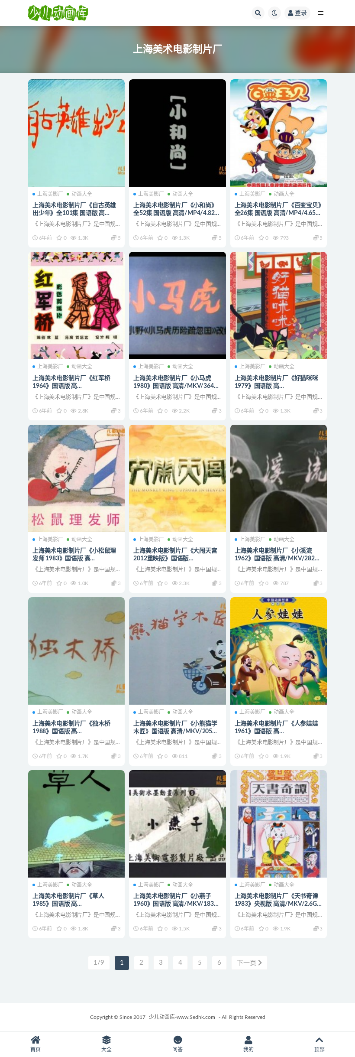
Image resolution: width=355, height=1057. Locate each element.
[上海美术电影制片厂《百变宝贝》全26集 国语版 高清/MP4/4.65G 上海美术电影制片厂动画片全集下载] (278, 133)
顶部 (319, 1049)
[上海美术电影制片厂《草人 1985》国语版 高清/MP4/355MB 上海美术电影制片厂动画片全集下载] (76, 824)
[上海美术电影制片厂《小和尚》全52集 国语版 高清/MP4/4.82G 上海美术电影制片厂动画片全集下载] (177, 133)
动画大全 (81, 194)
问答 (177, 1049)
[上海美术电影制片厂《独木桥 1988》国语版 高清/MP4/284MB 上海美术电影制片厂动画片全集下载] (76, 651)
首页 (35, 1049)
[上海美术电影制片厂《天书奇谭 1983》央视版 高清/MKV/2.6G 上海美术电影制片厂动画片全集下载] (278, 824)
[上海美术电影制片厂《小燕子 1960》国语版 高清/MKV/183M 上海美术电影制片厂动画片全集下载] (177, 824)
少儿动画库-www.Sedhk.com (182, 1017)
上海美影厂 (50, 194)
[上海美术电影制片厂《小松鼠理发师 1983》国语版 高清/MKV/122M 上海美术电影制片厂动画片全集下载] (76, 478)
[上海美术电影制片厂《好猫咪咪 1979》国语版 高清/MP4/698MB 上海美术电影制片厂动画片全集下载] (278, 305)
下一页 (247, 963)
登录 (301, 13)
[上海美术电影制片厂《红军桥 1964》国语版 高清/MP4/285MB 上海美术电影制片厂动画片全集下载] (76, 305)
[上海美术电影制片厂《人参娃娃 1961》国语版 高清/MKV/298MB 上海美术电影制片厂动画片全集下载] (278, 651)
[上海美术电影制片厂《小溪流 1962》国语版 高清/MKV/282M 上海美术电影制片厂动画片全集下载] (278, 478)
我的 (248, 1049)
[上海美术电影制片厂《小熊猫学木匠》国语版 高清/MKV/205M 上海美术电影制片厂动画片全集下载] (177, 651)
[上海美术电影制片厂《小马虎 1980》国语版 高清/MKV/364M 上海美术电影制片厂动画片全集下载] (177, 305)
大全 (106, 1049)
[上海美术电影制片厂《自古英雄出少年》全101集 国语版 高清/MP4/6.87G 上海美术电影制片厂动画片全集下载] (76, 133)
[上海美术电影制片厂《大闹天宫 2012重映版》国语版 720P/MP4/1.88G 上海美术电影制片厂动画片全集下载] (177, 478)
